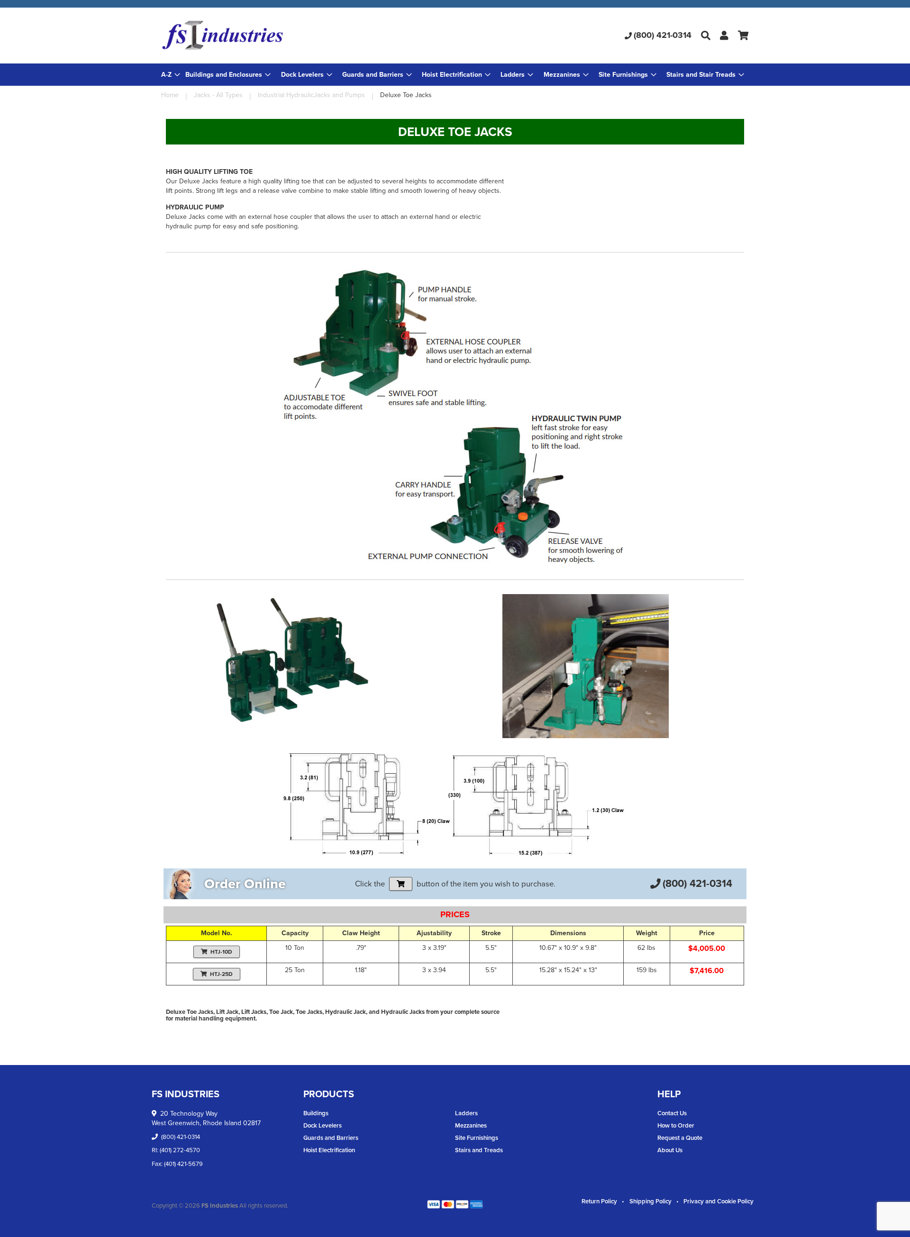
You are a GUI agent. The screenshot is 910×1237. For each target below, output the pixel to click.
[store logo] (259, 35)
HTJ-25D (221, 974)
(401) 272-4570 (180, 1150)
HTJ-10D (221, 952)
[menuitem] (228, 74)
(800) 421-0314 (663, 35)
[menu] (455, 74)
